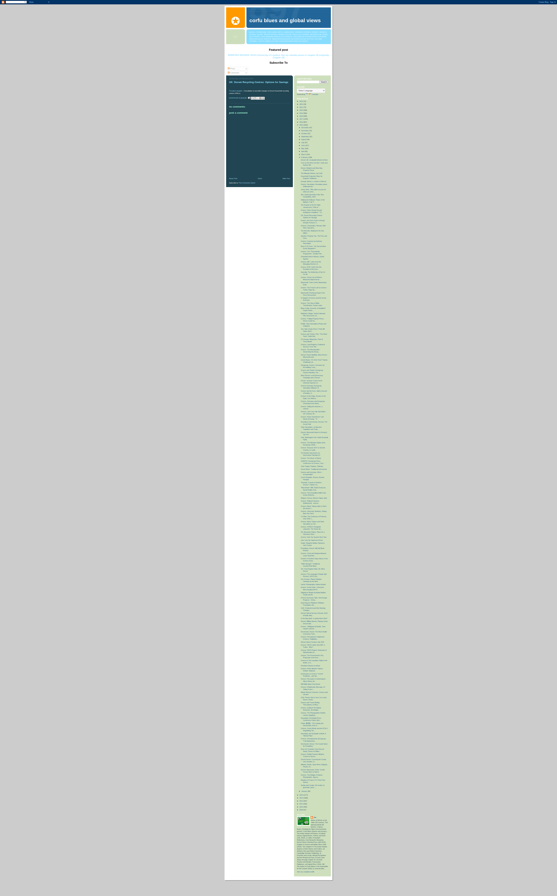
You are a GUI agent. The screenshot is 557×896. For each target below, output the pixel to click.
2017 (301, 119)
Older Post (286, 178)
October (304, 133)
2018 (301, 116)
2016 (301, 122)
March (303, 154)
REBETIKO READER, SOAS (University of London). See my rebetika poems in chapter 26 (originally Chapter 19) (278, 56)
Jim (315, 817)
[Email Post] (249, 98)
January (304, 791)
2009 (301, 810)
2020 (301, 110)
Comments (234, 73)
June (303, 145)
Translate (315, 94)
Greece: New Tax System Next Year (314, 537)
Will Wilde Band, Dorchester (310, 684)
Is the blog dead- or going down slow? (314, 618)
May (303, 148)
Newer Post (233, 178)
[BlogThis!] (255, 98)
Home (260, 178)
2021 (301, 107)
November (305, 130)
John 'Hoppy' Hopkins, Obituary (312, 466)
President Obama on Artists (310, 666)
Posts (232, 68)
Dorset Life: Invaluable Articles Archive (314, 160)
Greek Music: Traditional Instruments (314, 469)
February (304, 157)
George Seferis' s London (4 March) (313, 181)
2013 (301, 798)
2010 (301, 807)
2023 (301, 101)
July (303, 142)
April (303, 151)
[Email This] (252, 98)
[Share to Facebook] (260, 98)
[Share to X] (257, 98)
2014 (301, 795)
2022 (301, 104)
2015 (301, 125)
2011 (301, 804)
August (304, 139)
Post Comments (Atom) (247, 183)
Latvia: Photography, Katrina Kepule (313, 584)
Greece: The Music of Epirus (311, 458)
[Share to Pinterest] (263, 98)
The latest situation (235, 91)
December (305, 127)
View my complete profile (305, 872)
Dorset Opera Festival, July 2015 (312, 642)
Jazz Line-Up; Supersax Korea (312, 540)
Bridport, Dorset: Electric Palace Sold (314, 498)
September (305, 136)
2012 (301, 801)
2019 (301, 113)
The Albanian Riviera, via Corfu (311, 173)
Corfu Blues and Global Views (285, 20)
